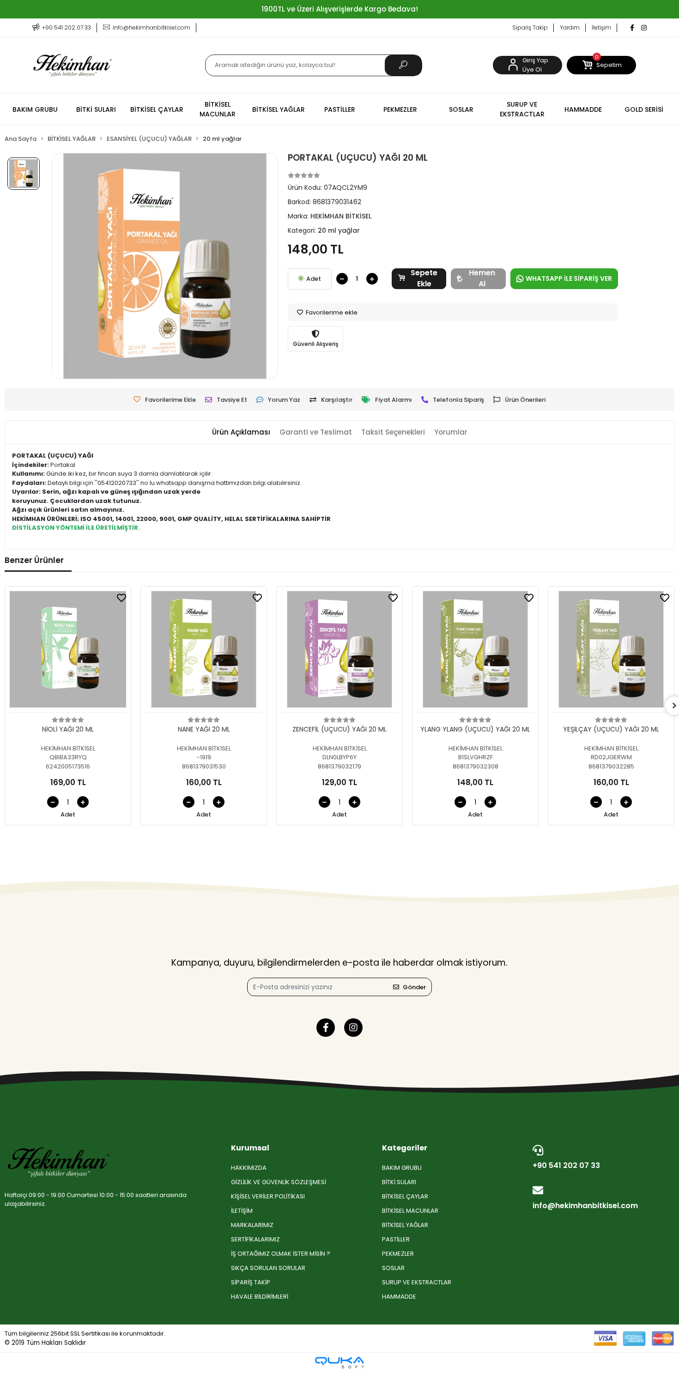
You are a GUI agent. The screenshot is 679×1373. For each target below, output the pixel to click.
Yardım (570, 27)
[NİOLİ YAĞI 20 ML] (68, 652)
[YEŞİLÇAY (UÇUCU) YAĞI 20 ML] (611, 652)
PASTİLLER (396, 1239)
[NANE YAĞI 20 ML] (204, 652)
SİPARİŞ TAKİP (250, 1282)
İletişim (601, 27)
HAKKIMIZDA (249, 1167)
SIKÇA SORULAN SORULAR (268, 1268)
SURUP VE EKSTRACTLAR (416, 1282)
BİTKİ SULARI (399, 1182)
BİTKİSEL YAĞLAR (405, 1225)
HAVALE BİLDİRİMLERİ (259, 1296)
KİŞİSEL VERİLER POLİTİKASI (268, 1196)
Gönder (414, 987)
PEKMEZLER (398, 1253)
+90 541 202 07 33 (566, 1165)
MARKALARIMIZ (252, 1225)
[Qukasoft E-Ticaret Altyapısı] (339, 1362)
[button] (601, 65)
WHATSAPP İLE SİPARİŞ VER (569, 278)
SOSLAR (393, 1268)
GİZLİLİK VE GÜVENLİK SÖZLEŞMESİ (278, 1182)
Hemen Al (482, 278)
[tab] (241, 432)
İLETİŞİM (242, 1210)
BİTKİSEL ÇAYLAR (405, 1196)
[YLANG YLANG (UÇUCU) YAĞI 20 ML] (475, 652)
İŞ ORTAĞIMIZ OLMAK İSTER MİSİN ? (280, 1253)
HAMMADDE (399, 1296)
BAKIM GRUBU (402, 1167)
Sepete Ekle (424, 278)
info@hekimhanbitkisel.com (585, 1205)
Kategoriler (404, 1148)
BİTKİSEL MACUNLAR (410, 1210)
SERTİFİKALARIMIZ (255, 1239)
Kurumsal (250, 1148)
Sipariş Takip (530, 27)
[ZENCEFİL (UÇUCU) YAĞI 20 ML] (339, 652)
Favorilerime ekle (331, 312)
